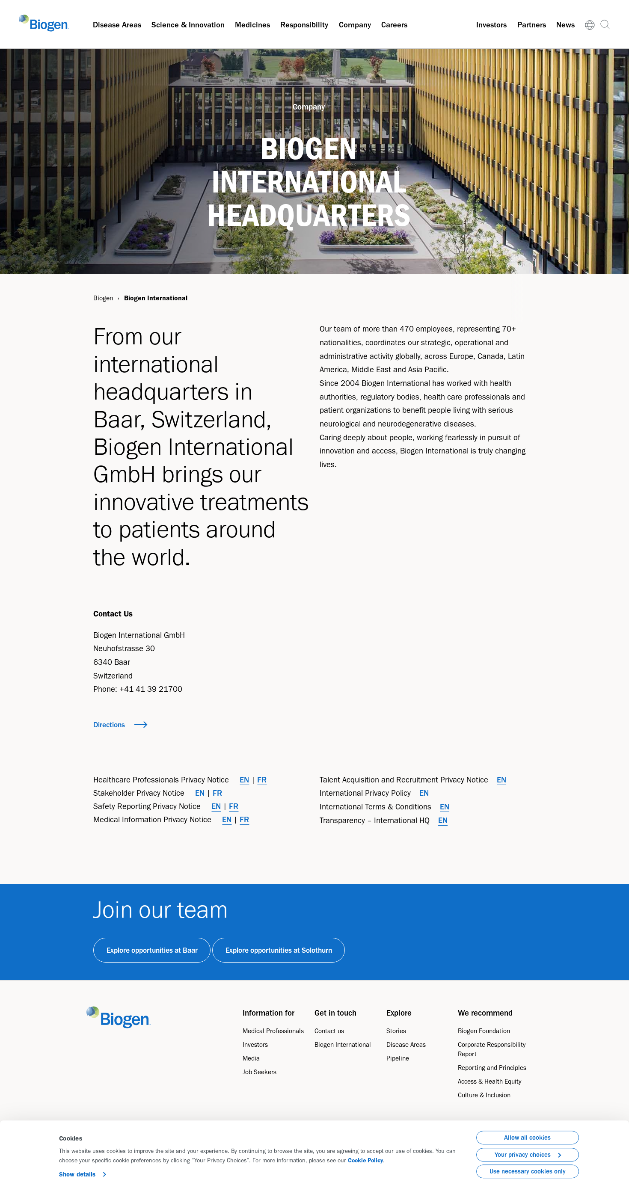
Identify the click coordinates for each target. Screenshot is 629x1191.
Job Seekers (259, 1072)
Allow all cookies (527, 1137)
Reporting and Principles (492, 1068)
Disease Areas (117, 25)
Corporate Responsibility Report (491, 1049)
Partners (531, 25)
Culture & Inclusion (484, 1095)
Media (251, 1058)
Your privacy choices (523, 1154)
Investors (491, 25)
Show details (77, 1174)
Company (355, 25)
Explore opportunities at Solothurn (278, 949)
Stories (396, 1031)
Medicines (252, 25)
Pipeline (397, 1058)
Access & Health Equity (489, 1081)
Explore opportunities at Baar (152, 949)
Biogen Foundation (484, 1031)
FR (262, 780)
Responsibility (304, 25)
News (565, 25)
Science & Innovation (188, 25)
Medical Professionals (273, 1031)
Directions (109, 724)
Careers (394, 25)
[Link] (590, 24)
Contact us (329, 1031)
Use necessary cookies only (528, 1171)
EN (244, 780)
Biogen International (342, 1044)
